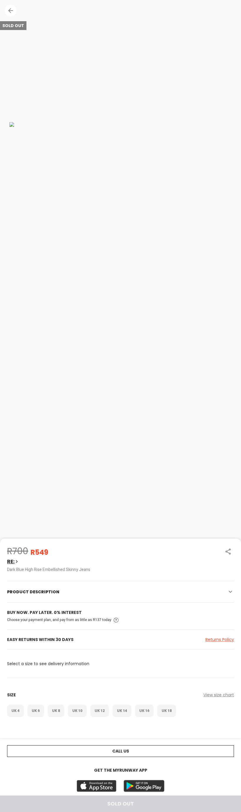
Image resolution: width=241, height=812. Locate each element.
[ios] (96, 786)
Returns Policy (219, 639)
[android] (144, 786)
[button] (10, 10)
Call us (120, 751)
